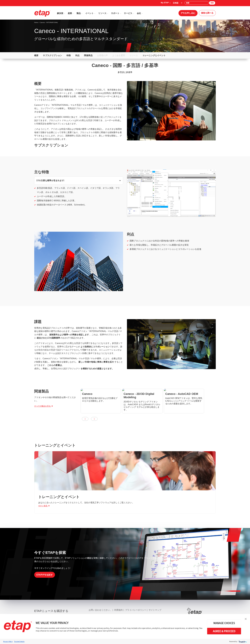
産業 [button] (70, 13)
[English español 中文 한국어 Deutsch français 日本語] (177, 2)
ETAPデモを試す (44, 575)
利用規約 (118, 610)
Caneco (87, 393)
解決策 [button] (60, 13)
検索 (212, 3)
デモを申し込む (188, 13)
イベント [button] (89, 13)
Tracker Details (19, 641)
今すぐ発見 (43, 506)
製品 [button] (79, 13)
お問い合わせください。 (100, 610)
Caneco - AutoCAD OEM (181, 393)
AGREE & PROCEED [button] (224, 631)
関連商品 (88, 55)
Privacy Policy (8, 641)
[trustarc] (242, 641)
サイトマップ (155, 610)
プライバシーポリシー (135, 610)
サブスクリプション (52, 55)
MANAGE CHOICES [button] (224, 623)
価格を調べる (207, 13)
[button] (245, 619)
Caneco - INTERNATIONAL (49, 22)
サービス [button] (128, 13)
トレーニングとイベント (154, 55)
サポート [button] (115, 13)
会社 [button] (139, 13)
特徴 (69, 55)
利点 (77, 55)
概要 (36, 55)
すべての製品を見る (42, 406)
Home (36, 22)
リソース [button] (102, 13)
